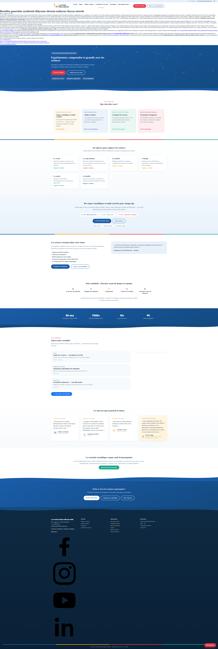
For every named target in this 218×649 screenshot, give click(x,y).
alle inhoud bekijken (8, 30)
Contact (112, 527)
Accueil (75, 4)
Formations (113, 4)
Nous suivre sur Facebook (63, 394)
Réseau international (115, 525)
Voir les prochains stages (102, 220)
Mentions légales (115, 529)
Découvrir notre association (109, 467)
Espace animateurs (115, 531)
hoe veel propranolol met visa (54, 35)
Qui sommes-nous (115, 521)
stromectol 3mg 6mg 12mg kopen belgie (118, 35)
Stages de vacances (85, 521)
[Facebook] (64, 559)
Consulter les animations (60, 266)
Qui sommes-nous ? (123, 4)
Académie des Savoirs (102, 4)
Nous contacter (127, 498)
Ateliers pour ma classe (76, 72)
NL (214, 1)
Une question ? (210, 645)
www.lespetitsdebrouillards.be (120, 33)
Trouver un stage (140, 5)
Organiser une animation (110, 498)
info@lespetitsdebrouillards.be (204, 1)
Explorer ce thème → (59, 168)
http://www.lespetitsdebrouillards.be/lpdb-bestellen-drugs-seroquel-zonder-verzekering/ (23, 41)
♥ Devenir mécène (115, 523)
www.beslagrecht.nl (5, 39)
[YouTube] (64, 613)
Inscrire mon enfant (91, 497)
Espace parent (119, 221)
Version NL (143, 527)
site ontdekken (32, 32)
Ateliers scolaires (89, 4)
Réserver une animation (155, 6)
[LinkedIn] (64, 640)
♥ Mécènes (101, 7)
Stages (81, 4)
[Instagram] (64, 586)
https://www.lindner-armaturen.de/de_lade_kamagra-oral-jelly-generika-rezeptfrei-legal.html (24, 42)
